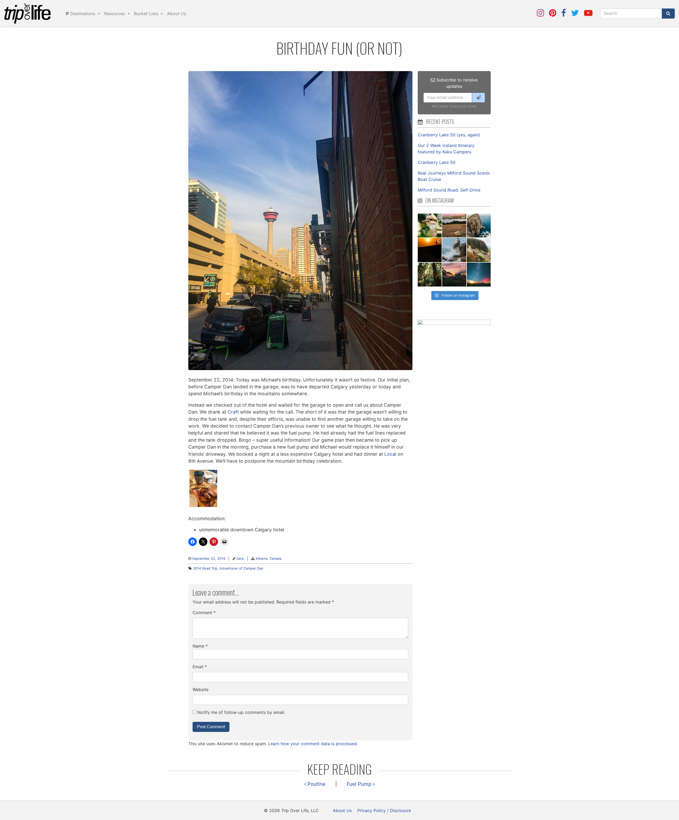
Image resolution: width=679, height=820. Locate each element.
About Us (176, 13)
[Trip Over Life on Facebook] (563, 13)
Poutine (315, 784)
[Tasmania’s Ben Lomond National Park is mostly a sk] (479, 250)
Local (390, 454)
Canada (275, 559)
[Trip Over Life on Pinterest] (553, 13)
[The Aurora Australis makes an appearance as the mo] (479, 275)
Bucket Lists (147, 13)
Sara (240, 559)
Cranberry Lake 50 (436, 162)
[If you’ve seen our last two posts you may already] (479, 225)
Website (200, 689)
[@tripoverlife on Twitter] (575, 13)
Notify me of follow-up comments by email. (241, 712)
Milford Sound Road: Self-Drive (449, 190)
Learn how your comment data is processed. (313, 743)
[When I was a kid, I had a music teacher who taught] (430, 225)
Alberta (261, 559)
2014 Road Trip (205, 568)
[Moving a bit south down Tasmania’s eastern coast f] (430, 250)
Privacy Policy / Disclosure (384, 810)
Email (200, 666)
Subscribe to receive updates (456, 83)
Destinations (83, 13)
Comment (204, 612)
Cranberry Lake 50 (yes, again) (449, 134)
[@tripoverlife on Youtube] (588, 13)
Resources (115, 13)
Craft (233, 412)
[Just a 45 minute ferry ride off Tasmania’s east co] (454, 225)
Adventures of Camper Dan (241, 568)
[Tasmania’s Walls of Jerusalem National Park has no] (454, 275)
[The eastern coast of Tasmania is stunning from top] (454, 250)
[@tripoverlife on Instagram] (540, 13)
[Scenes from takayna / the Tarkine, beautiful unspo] (430, 275)
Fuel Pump (360, 784)
